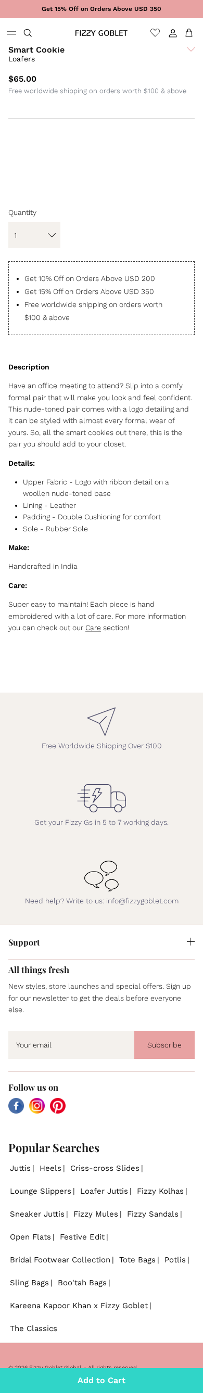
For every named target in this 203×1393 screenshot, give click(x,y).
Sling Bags (29, 1282)
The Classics (33, 1328)
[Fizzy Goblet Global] (101, 32)
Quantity (22, 212)
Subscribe (164, 1045)
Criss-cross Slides (104, 1168)
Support (24, 942)
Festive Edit (82, 1237)
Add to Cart (101, 1380)
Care (93, 627)
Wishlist (155, 32)
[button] (191, 58)
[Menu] (11, 32)
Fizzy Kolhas (160, 1191)
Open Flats (30, 1237)
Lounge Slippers (40, 1191)
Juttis (20, 1168)
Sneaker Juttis (37, 1214)
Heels (50, 1168)
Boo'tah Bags (82, 1282)
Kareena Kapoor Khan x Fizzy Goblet (79, 1305)
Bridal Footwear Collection (60, 1259)
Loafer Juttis (104, 1191)
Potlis (175, 1259)
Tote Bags (137, 1259)
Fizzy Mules (95, 1214)
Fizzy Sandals (153, 1214)
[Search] (34, 32)
